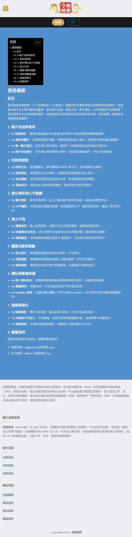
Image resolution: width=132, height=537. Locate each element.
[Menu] (6, 8)
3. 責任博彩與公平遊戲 (28, 62)
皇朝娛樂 (8, 427)
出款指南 (8, 473)
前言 (19, 51)
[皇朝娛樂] (66, 9)
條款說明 (8, 503)
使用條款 (16, 47)
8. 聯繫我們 (23, 81)
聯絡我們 (8, 519)
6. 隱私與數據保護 (26, 74)
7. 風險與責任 (24, 77)
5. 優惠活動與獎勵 (26, 70)
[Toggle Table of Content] (36, 42)
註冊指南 (8, 457)
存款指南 (8, 465)
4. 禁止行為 (23, 66)
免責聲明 (8, 495)
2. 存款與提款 (24, 58)
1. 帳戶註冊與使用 (26, 55)
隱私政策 (8, 511)
